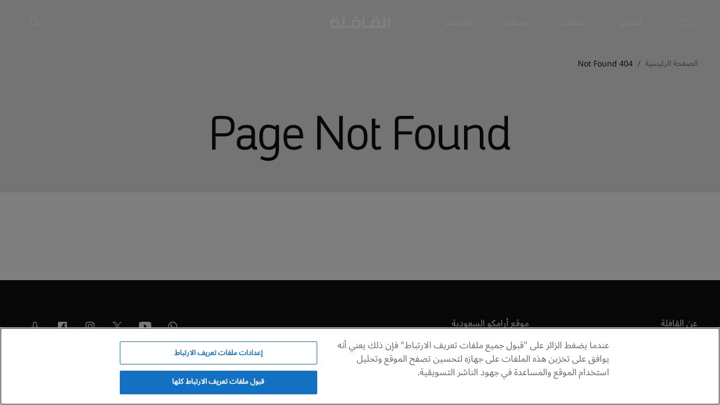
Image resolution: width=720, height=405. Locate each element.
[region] (360, 366)
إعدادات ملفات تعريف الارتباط (218, 353)
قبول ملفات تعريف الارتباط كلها (218, 381)
